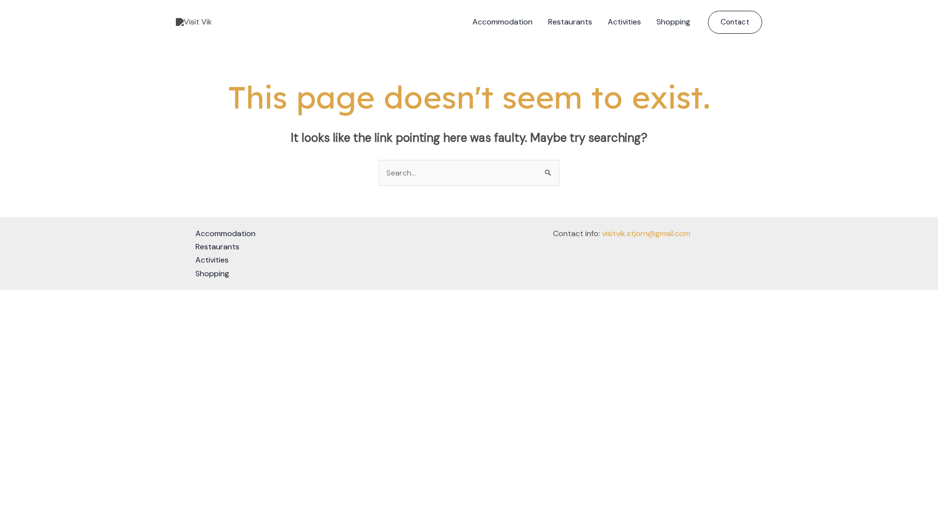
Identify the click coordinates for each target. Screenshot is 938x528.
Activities (624, 22)
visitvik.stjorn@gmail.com (646, 233)
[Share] (53, 299)
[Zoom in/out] (10, 299)
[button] (735, 22)
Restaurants (570, 22)
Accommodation (502, 22)
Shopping (673, 22)
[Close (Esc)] (74, 299)
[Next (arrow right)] (31, 313)
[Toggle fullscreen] (31, 299)
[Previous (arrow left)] (10, 313)
